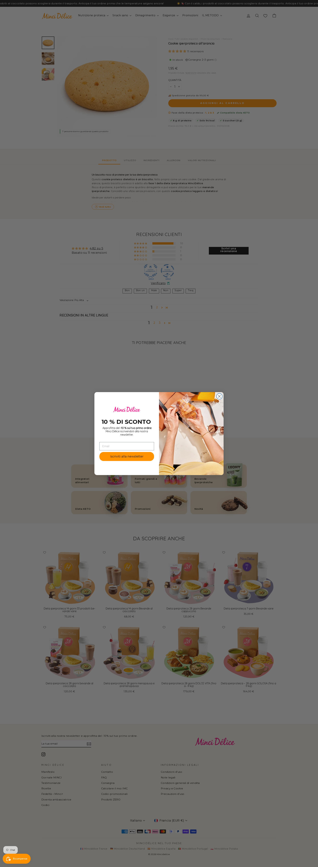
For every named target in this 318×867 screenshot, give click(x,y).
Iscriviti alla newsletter (126, 456)
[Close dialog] (219, 396)
